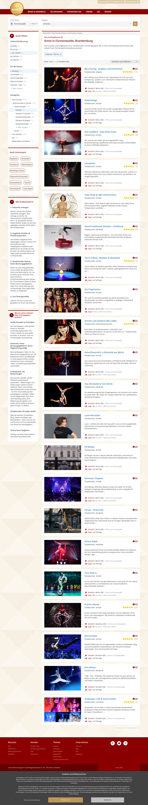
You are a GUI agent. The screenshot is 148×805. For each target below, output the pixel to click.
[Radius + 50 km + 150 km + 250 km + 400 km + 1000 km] (34, 23)
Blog (77, 749)
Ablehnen (107, 800)
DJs (98, 12)
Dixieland (14, 164)
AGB (9, 746)
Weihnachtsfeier (58, 751)
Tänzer (89, 12)
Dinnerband (15, 188)
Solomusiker (56, 12)
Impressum (79, 754)
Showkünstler (74, 12)
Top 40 (27, 182)
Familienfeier (57, 754)
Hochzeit (55, 746)
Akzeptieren (65, 800)
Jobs (77, 751)
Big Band (13, 158)
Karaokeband (15, 182)
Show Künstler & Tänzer (59, 33)
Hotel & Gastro (57, 757)
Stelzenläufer (27, 164)
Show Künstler (72, 33)
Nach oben (119, 767)
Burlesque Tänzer (17, 170)
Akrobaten (25, 158)
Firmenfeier (56, 749)
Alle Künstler (47, 33)
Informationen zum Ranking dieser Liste (127, 728)
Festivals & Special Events (60, 759)
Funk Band (28, 188)
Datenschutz (11, 749)
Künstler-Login (35, 746)
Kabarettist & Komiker (19, 176)
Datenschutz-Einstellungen (32, 800)
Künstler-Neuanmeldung (38, 749)
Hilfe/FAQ (11, 754)
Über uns (78, 746)
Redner (108, 12)
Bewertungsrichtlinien (14, 751)
